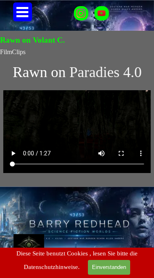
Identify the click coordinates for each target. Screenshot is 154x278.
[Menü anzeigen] (22, 11)
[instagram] (81, 13)
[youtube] (101, 13)
